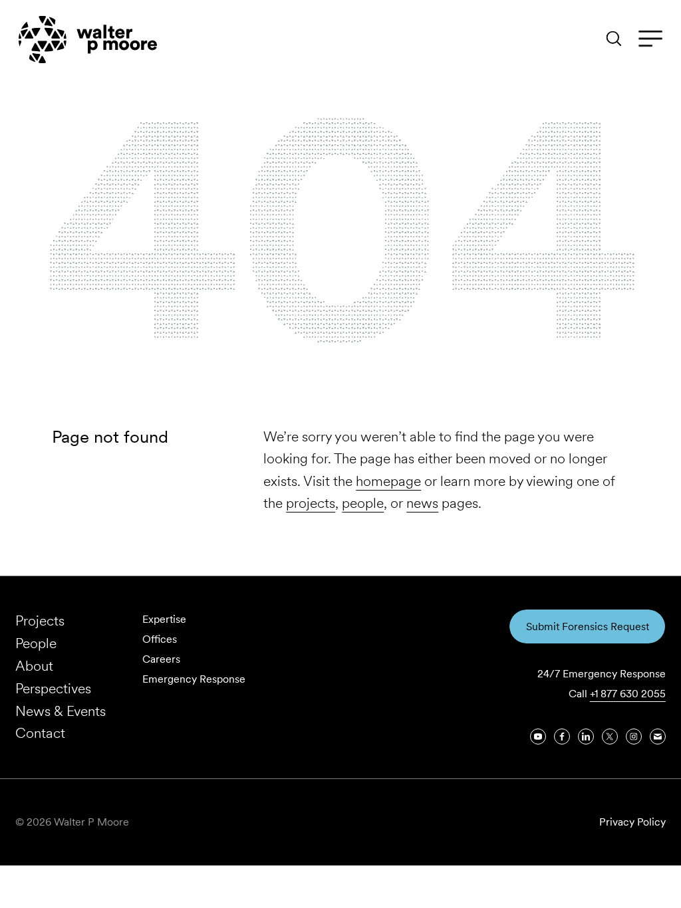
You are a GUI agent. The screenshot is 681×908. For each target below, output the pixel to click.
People (36, 643)
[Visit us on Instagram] (634, 736)
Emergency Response (193, 679)
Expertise (164, 619)
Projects (40, 620)
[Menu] (650, 39)
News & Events (60, 711)
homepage (388, 481)
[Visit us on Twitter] (610, 736)
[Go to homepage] (88, 39)
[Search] (614, 39)
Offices (159, 639)
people (363, 503)
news (422, 503)
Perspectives (53, 688)
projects (310, 503)
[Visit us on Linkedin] (586, 736)
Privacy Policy (632, 822)
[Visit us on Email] (658, 736)
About (34, 665)
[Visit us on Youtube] (538, 736)
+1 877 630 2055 (628, 693)
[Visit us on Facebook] (562, 736)
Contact (40, 733)
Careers (161, 659)
